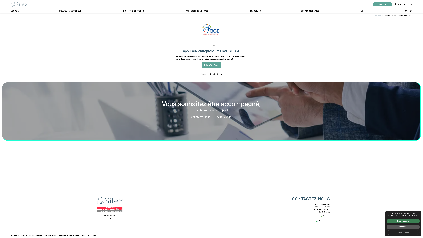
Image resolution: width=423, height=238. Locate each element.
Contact (408, 11)
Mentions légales (51, 235)
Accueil (15, 11)
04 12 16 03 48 (405, 4)
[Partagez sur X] (214, 74)
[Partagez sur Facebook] (210, 74)
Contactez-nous (311, 198)
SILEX (371, 15)
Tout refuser (403, 227)
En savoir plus (211, 65)
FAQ (361, 11)
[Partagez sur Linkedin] (220, 74)
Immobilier (255, 11)
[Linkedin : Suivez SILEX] (109, 218)
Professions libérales (198, 11)
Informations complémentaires (32, 235)
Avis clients (323, 221)
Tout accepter (403, 221)
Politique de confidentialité (69, 235)
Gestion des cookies (88, 235)
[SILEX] (19, 4)
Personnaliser (403, 232)
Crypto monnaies (310, 11)
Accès (325, 216)
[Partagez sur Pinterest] (217, 74)
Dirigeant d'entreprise (134, 11)
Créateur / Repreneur (70, 11)
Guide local (379, 15)
